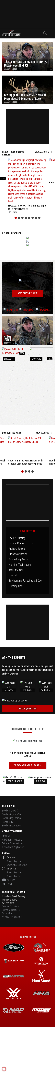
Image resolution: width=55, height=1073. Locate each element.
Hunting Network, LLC (15, 891)
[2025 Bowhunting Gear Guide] (27, 238)
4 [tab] (26, 218)
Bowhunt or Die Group (17, 865)
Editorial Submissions (12, 843)
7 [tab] (36, 218)
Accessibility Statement (12, 916)
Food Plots (15, 575)
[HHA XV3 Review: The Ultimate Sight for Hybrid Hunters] (27, 180)
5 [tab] (29, 218)
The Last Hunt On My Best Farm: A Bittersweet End (25, 63)
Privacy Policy (8, 913)
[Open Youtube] (4, 879)
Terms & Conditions (11, 910)
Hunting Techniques (20, 564)
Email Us (6, 835)
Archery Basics (17, 548)
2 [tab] (19, 218)
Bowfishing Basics (19, 559)
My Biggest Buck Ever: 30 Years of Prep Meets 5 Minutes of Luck (25, 96)
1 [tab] (16, 218)
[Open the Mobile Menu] (51, 33)
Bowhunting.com (14, 861)
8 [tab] (39, 218)
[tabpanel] (27, 186)
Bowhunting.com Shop (12, 814)
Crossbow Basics (18, 554)
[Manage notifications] (4, 1069)
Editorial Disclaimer (10, 906)
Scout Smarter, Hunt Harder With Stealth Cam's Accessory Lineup (25, 462)
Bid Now (40, 781)
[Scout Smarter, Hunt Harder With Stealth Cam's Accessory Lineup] (27, 447)
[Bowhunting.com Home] (11, 33)
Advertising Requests (12, 839)
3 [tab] (22, 218)
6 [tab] (32, 218)
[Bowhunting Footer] (13, 976)
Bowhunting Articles (11, 825)
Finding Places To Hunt (21, 543)
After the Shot (17, 570)
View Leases (15, 781)
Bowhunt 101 (27, 531)
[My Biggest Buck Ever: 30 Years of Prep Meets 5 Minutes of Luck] (27, 89)
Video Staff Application (13, 847)
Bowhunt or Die (14, 876)
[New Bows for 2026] (27, 245)
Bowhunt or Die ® (10, 810)
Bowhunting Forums (11, 818)
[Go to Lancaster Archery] (27, 393)
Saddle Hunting (17, 538)
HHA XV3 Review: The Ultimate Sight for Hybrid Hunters (27, 207)
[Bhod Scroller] (41, 1010)
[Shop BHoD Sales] (27, 241)
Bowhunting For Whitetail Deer (25, 580)
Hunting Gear (16, 586)
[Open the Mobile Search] (45, 33)
